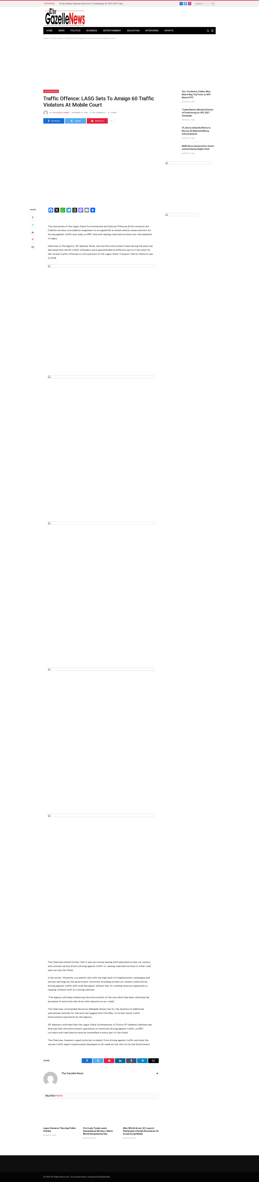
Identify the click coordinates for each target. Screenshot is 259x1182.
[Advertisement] (129, 64)
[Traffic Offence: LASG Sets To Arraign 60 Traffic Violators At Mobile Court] (101, 165)
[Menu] (212, 30)
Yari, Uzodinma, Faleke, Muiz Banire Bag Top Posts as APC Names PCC (196, 94)
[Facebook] (33, 217)
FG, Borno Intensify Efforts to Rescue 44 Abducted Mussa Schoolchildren (196, 131)
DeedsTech (104, 1177)
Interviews (151, 30)
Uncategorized (51, 91)
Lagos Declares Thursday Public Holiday (59, 1129)
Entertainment (112, 30)
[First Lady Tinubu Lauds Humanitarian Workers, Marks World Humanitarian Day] (101, 1113)
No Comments (99, 113)
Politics (75, 30)
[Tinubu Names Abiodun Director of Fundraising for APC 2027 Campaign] (172, 113)
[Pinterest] (33, 239)
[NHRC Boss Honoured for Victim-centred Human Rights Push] (172, 149)
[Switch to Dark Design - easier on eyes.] (208, 30)
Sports (168, 30)
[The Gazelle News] (64, 17)
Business (91, 30)
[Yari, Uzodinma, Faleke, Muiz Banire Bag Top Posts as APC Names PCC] (172, 95)
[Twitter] (33, 225)
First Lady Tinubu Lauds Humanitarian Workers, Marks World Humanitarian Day (98, 1131)
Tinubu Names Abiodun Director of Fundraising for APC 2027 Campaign (92, 3)
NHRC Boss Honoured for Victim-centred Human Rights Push (198, 147)
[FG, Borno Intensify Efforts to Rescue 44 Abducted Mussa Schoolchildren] (172, 131)
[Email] (33, 247)
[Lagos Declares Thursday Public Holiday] (61, 1113)
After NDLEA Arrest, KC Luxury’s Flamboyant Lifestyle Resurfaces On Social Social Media (141, 1131)
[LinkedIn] (33, 232)
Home (49, 30)
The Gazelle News (60, 113)
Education (133, 30)
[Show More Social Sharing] (112, 121)
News (61, 30)
